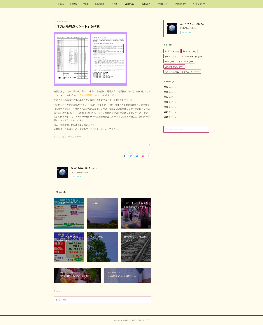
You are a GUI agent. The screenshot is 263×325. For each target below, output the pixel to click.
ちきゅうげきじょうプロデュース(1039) (67, 137)
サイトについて (198, 3)
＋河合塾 (113, 3)
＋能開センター (162, 3)
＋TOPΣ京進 (145, 3)
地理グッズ (172, 51)
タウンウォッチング (192, 56)
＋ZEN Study (128, 3)
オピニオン (186, 61)
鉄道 (169, 61)
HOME (61, 3)
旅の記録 (189, 51)
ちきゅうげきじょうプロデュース (182, 71)
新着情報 (73, 3)
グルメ (170, 56)
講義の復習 (99, 3)
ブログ (86, 3)
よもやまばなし (174, 66)
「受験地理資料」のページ (90, 95)
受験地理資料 (180, 3)
